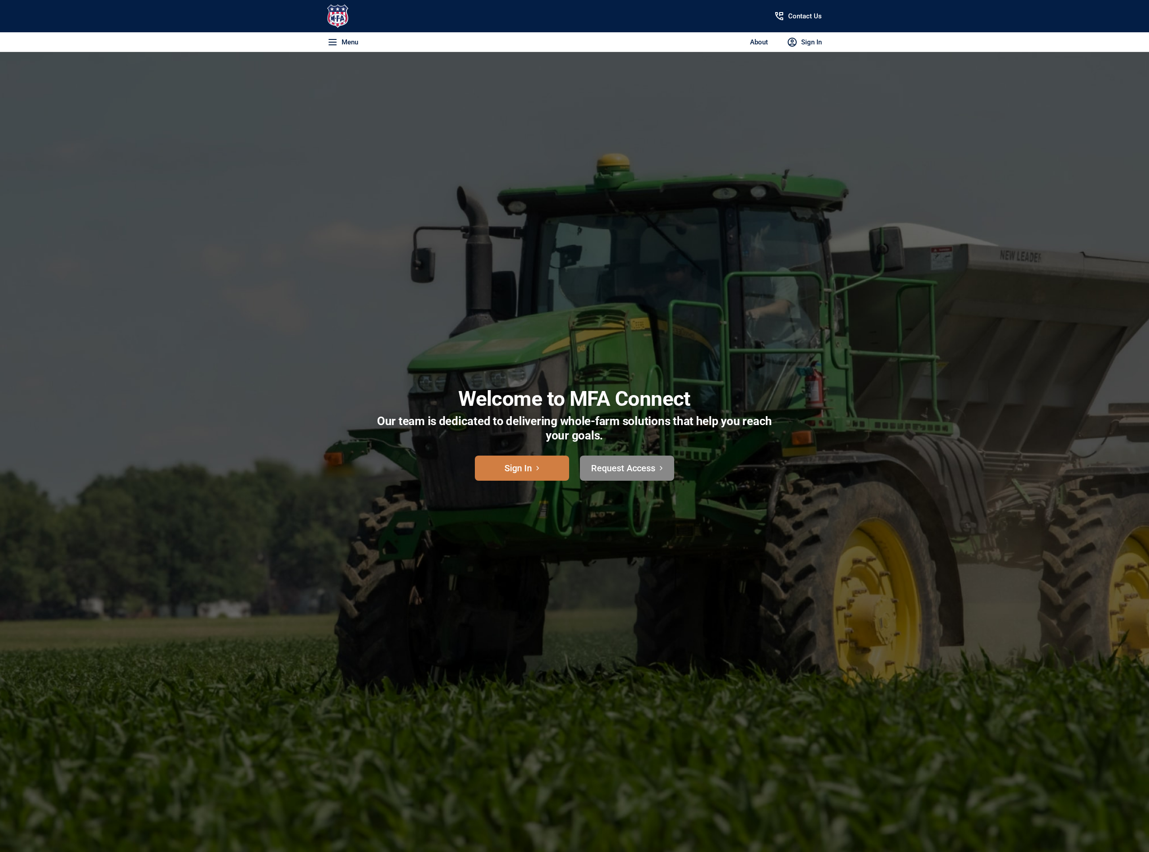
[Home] (371, 16)
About (759, 42)
